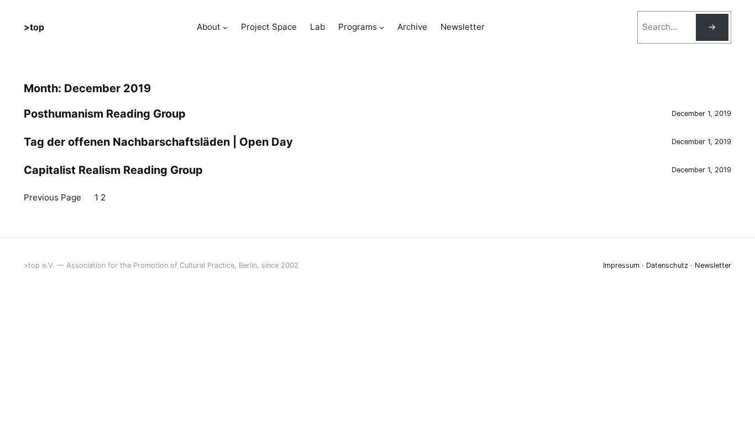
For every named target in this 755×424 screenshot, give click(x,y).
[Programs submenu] (381, 27)
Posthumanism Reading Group (105, 113)
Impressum (621, 265)
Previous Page (52, 197)
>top (34, 27)
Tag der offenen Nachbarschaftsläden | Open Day (158, 142)
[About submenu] (225, 27)
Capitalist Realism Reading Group (113, 170)
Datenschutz (667, 265)
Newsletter (713, 265)
